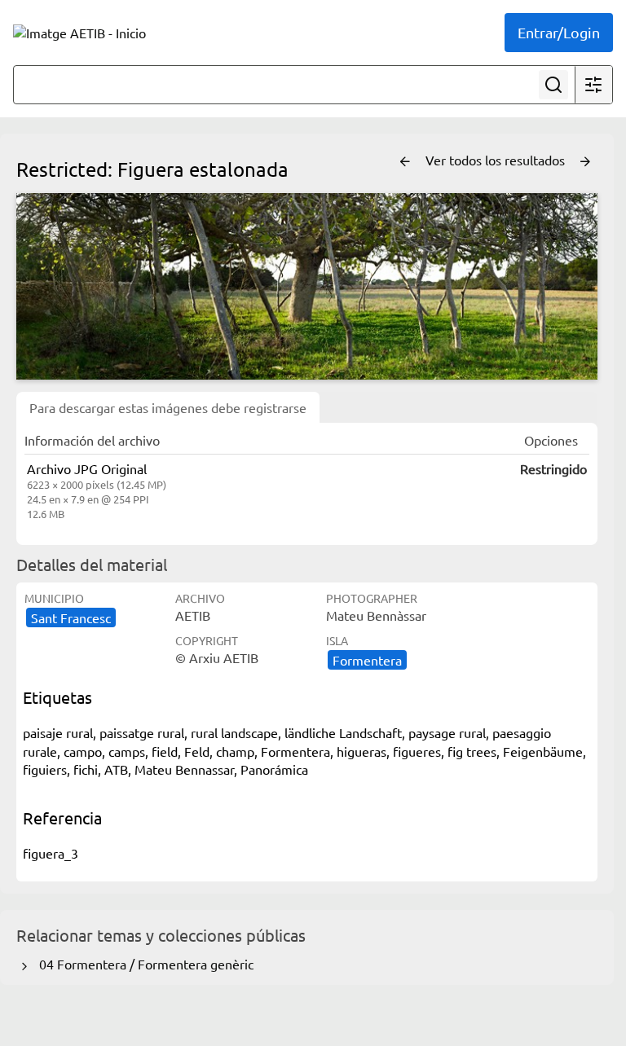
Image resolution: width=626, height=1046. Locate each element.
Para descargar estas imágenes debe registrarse (167, 407)
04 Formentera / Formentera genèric (143, 964)
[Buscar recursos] (553, 84)
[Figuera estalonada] (306, 286)
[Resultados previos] (405, 162)
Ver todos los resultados (496, 160)
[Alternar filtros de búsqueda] (593, 84)
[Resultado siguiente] (585, 162)
